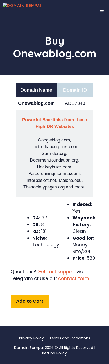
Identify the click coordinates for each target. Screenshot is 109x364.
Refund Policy (54, 353)
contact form (73, 278)
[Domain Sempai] (35, 12)
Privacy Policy (31, 338)
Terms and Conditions (69, 338)
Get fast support (56, 271)
